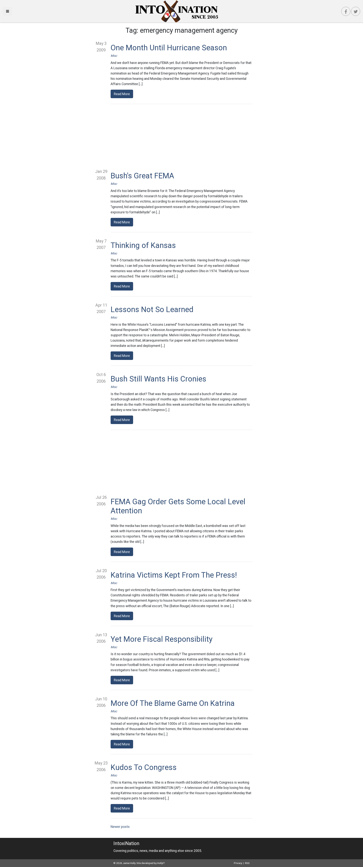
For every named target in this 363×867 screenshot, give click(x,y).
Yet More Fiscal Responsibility (162, 639)
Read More (122, 94)
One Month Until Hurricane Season (169, 47)
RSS (247, 863)
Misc (114, 55)
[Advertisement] (181, 136)
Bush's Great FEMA (142, 175)
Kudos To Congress (144, 767)
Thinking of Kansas (143, 245)
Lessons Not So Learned (152, 309)
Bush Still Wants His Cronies (158, 378)
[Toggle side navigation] (7, 11)
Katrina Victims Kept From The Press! (174, 575)
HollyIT (160, 863)
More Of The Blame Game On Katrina (173, 703)
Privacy (238, 863)
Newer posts (120, 827)
